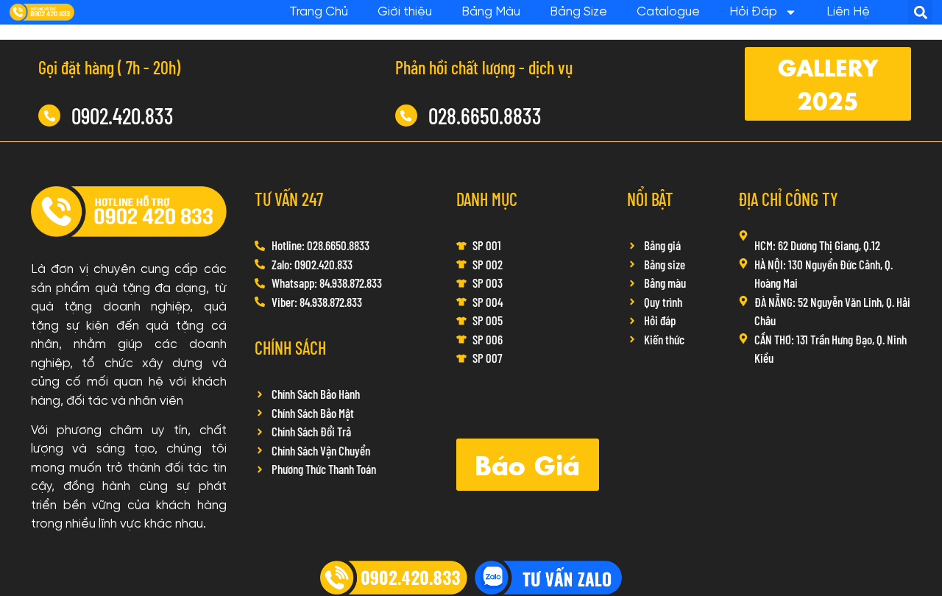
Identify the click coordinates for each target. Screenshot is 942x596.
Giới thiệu (405, 11)
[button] (920, 12)
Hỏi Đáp (753, 11)
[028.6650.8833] (406, 115)
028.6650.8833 (485, 115)
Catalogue (668, 11)
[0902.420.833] (49, 115)
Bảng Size (578, 11)
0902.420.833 (122, 115)
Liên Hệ (848, 11)
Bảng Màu (490, 11)
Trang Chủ (318, 11)
